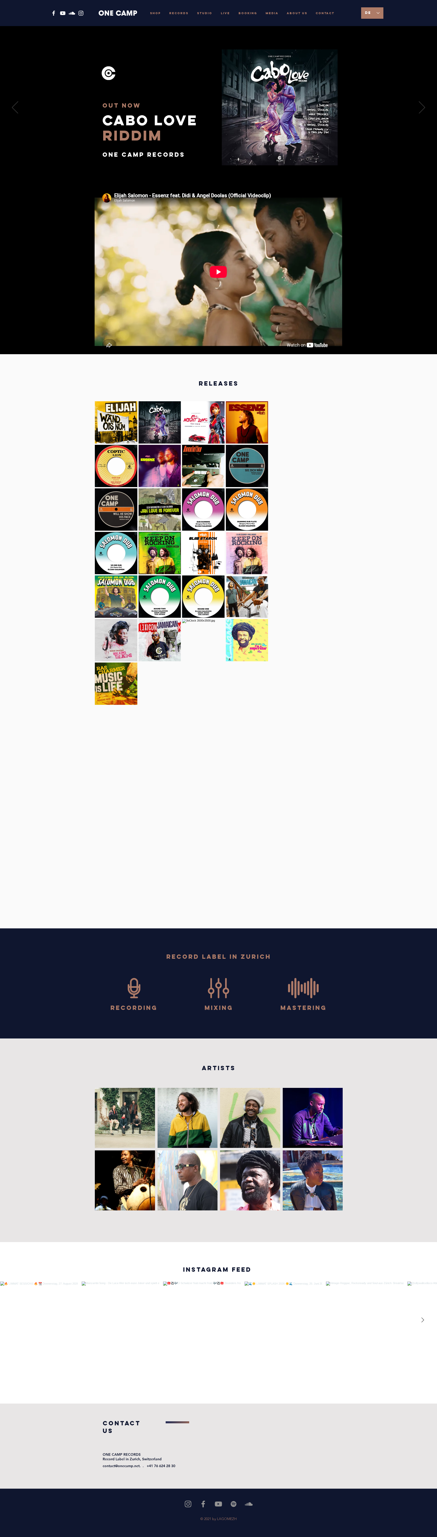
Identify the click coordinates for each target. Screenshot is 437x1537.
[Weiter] (422, 107)
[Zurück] (15, 107)
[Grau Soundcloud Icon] (248, 1504)
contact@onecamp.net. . (125, 1466)
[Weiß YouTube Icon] (62, 13)
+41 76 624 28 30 (161, 1466)
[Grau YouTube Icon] (218, 1504)
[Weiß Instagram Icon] (81, 13)
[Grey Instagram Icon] (188, 1504)
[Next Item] (422, 1320)
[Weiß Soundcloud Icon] (72, 13)
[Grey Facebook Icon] (203, 1504)
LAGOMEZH (227, 1518)
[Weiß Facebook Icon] (53, 13)
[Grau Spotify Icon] (233, 1504)
